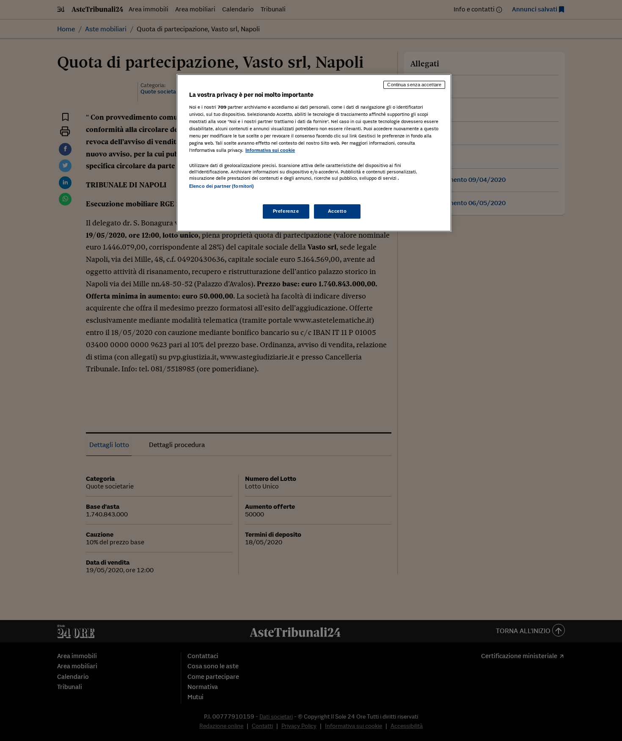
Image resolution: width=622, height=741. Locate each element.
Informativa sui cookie (270, 150)
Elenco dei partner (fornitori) (221, 186)
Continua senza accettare (414, 84)
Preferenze (286, 211)
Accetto (337, 211)
